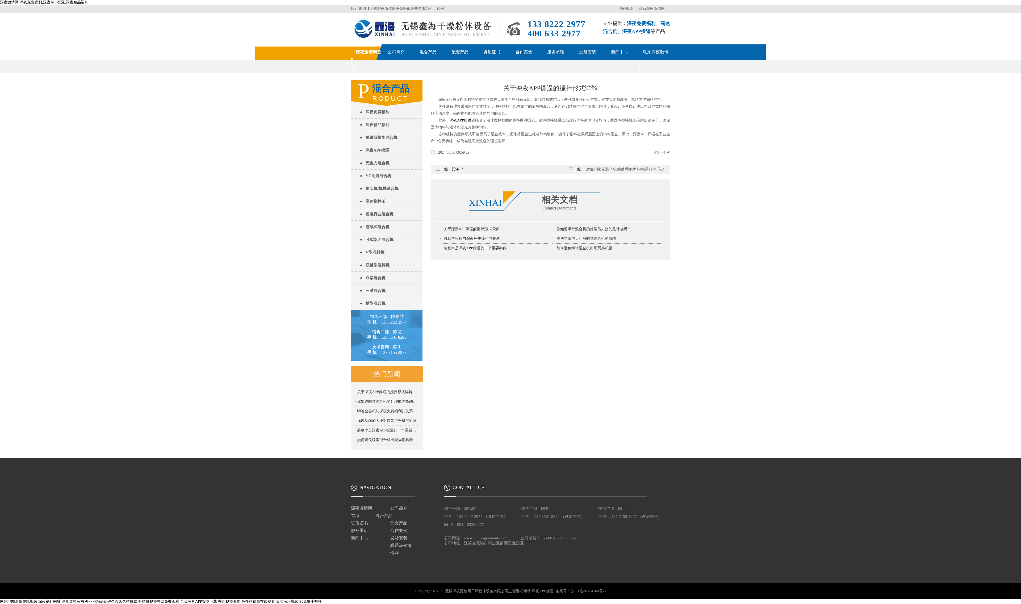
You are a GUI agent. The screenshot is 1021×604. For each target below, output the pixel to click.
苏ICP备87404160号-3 (588, 591)
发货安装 (587, 52)
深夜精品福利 (378, 125)
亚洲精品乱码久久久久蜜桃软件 (115, 601)
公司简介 (396, 52)
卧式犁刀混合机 (380, 239)
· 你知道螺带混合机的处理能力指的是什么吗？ (387, 402)
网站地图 (625, 9)
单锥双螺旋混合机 (381, 137)
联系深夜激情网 (652, 9)
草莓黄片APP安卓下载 (198, 601)
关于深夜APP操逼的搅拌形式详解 (471, 229)
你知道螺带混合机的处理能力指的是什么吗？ (625, 169)
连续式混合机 (378, 227)
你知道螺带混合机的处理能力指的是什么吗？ (593, 229)
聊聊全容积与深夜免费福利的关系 (472, 239)
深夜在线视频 (26, 601)
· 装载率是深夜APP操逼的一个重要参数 (387, 430)
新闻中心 (619, 52)
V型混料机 (375, 252)
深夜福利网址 (49, 601)
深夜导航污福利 (75, 601)
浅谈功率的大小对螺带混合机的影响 (586, 239)
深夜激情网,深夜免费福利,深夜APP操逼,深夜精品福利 (44, 2)
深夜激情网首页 (361, 512)
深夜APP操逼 (377, 150)
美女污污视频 (287, 601)
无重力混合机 (378, 163)
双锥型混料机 (378, 265)
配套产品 (459, 52)
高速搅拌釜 (376, 201)
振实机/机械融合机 (382, 188)
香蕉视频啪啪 (229, 601)
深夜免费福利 (378, 112)
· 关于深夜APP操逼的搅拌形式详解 (383, 392)
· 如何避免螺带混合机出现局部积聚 (384, 440)
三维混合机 (376, 290)
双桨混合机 (376, 278)
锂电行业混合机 (380, 214)
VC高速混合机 (378, 176)
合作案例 (523, 52)
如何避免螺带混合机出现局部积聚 (584, 248)
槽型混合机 (376, 303)
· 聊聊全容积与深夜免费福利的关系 (384, 411)
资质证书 (491, 52)
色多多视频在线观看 (258, 601)
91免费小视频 (310, 601)
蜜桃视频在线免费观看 (160, 601)
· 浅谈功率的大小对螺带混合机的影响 (386, 421)
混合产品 (428, 52)
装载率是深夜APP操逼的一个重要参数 (475, 248)
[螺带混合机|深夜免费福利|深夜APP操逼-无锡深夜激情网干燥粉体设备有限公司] (423, 17)
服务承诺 (555, 52)
